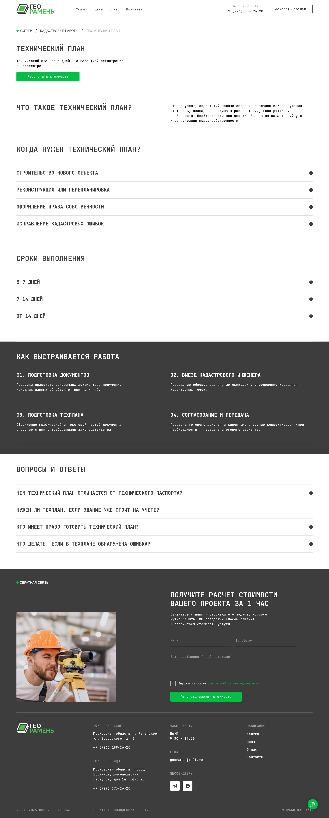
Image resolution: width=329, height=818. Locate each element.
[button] (291, 9)
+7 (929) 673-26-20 (111, 788)
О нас (114, 9)
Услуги (82, 9)
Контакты (134, 9)
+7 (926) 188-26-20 (244, 11)
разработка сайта (297, 810)
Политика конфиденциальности (121, 810)
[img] (35, 9)
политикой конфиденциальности (235, 683)
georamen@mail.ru (186, 759)
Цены (99, 9)
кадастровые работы (59, 31)
